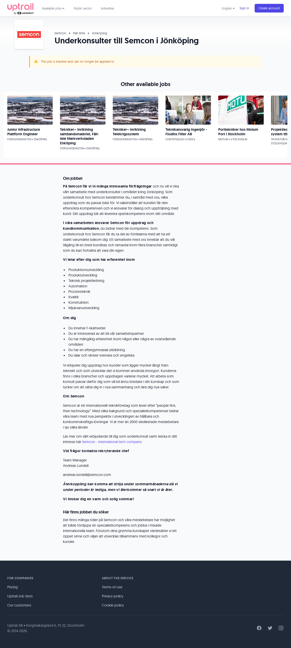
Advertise (107, 8)
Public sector (83, 8)
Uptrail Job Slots (20, 596)
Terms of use (112, 587)
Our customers (19, 605)
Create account (269, 8)
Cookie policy (113, 605)
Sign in (244, 8)
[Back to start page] (20, 8)
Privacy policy (112, 596)
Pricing (12, 587)
